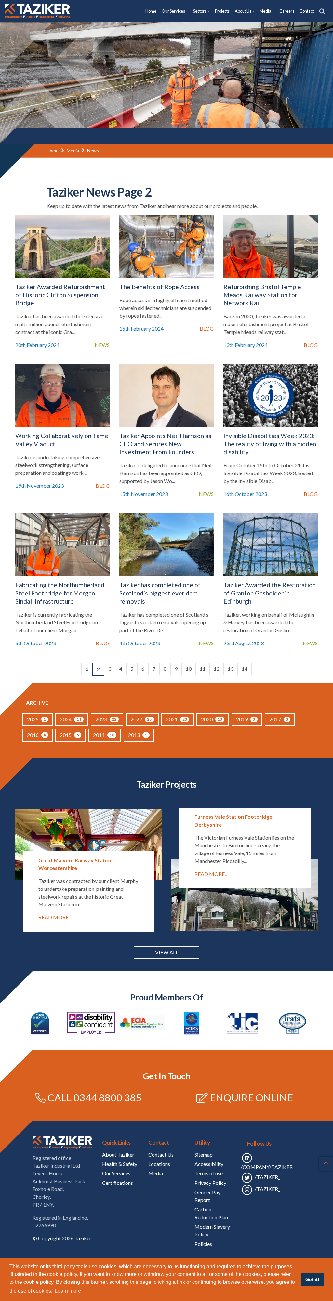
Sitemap (203, 1154)
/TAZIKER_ (267, 1177)
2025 (36, 719)
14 (244, 669)
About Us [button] (243, 11)
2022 (141, 719)
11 (203, 669)
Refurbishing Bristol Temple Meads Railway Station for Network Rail (262, 295)
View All (166, 952)
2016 (36, 735)
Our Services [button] (173, 11)
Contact (307, 11)
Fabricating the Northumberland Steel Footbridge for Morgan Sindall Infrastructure (59, 593)
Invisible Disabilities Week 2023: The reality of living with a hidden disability (269, 444)
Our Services (116, 1173)
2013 (137, 735)
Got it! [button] (312, 1279)
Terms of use (208, 1173)
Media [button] (265, 11)
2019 (245, 719)
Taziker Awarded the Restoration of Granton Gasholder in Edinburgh (269, 593)
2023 (105, 719)
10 (189, 669)
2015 (69, 735)
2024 (70, 719)
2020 (211, 719)
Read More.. (54, 917)
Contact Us (161, 1154)
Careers (286, 11)
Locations (159, 1164)
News (93, 150)
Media (73, 150)
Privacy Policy (210, 1183)
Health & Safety (119, 1164)
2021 (176, 719)
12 (217, 669)
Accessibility (208, 1164)
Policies (203, 1244)
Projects (222, 11)
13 (230, 669)
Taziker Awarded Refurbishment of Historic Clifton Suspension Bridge (60, 295)
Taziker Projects (166, 784)
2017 (278, 719)
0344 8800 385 (107, 1097)
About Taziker (118, 1154)
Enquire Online (251, 1097)
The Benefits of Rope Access (159, 286)
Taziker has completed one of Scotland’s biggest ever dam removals (160, 593)
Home (150, 11)
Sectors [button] (199, 11)
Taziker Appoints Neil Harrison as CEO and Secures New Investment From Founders (165, 444)
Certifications (117, 1183)
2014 (103, 735)
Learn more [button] (68, 1291)
